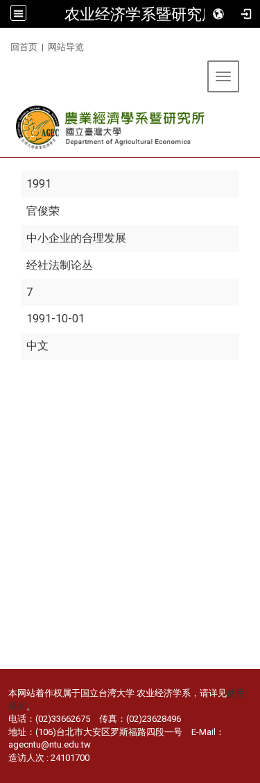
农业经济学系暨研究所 (140, 14)
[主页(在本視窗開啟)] (111, 127)
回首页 (23, 47)
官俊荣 (43, 210)
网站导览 (66, 47)
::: (5, 45)
